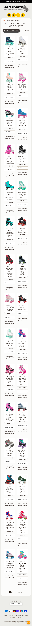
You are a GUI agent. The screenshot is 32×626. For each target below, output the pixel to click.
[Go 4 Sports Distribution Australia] (16, 8)
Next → (20, 592)
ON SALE (19, 617)
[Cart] (18, 15)
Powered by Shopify (16, 622)
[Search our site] (23, 15)
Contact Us (13, 617)
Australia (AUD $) (15, 604)
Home (4, 20)
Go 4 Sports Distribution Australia (15, 621)
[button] (11, 31)
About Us (11, 615)
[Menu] (9, 15)
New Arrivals (25, 615)
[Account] (14, 15)
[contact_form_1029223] (28, 622)
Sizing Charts (18, 615)
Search (5, 615)
